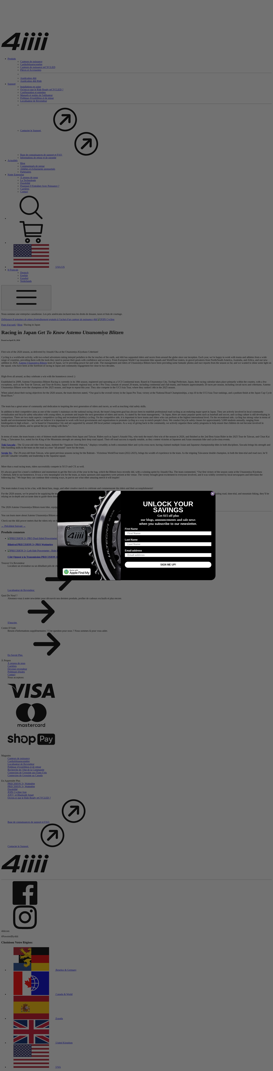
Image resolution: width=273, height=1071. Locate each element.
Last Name (131, 539)
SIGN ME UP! (168, 564)
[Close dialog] (212, 493)
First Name (131, 529)
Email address (133, 550)
